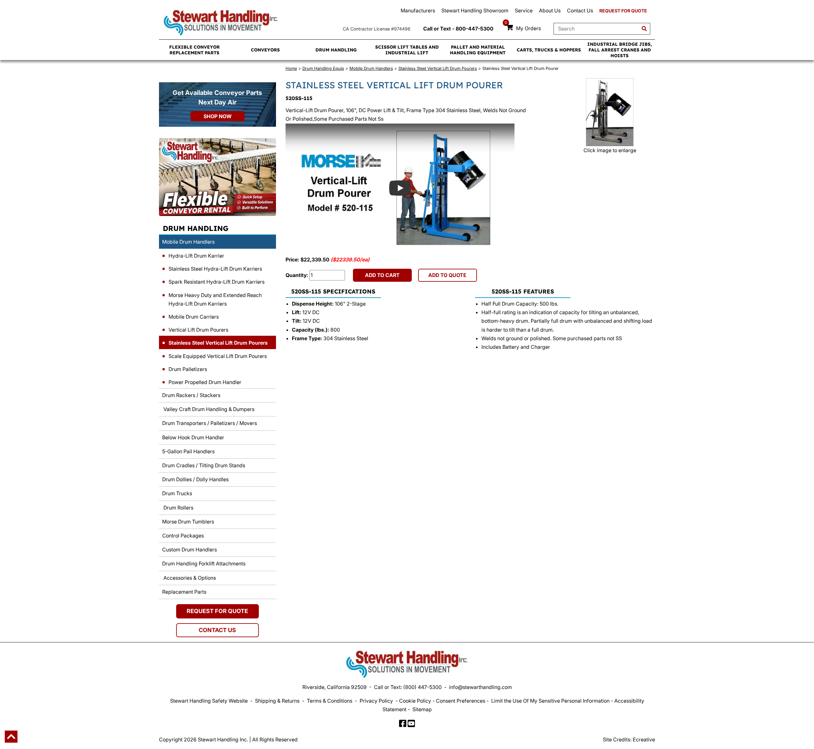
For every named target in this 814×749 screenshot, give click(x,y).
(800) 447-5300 (422, 687)
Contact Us (580, 10)
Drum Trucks (177, 493)
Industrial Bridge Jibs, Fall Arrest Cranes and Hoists (619, 50)
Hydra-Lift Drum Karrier (196, 256)
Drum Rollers (177, 507)
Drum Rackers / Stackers (191, 395)
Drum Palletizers (188, 369)
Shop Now (217, 116)
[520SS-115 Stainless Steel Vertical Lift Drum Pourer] (609, 112)
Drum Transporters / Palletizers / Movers (209, 423)
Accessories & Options (189, 578)
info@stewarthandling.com (480, 687)
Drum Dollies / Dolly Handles (195, 479)
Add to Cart (382, 275)
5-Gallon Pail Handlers (188, 451)
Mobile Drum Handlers (188, 242)
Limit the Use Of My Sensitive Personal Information (550, 701)
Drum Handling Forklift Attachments (203, 563)
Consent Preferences (460, 701)
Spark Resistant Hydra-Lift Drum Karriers (217, 282)
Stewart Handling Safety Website (209, 701)
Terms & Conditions (329, 701)
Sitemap (422, 709)
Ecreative (644, 739)
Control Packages (183, 535)
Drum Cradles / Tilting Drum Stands (203, 465)
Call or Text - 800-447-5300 (458, 28)
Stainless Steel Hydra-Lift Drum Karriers (215, 269)
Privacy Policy (376, 701)
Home (291, 68)
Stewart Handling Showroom (474, 10)
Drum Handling (336, 50)
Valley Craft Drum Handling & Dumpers (208, 409)
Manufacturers (418, 10)
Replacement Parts (184, 592)
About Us (550, 10)
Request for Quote (623, 10)
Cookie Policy (415, 701)
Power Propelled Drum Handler (205, 382)
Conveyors (265, 50)
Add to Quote (447, 275)
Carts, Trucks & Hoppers (549, 50)
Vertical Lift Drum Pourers (198, 330)
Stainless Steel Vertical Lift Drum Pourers (218, 343)
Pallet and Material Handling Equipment (478, 50)
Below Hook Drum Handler (193, 437)
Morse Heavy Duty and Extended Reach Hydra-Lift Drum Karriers (215, 299)
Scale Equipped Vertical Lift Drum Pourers (218, 356)
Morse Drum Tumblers (188, 521)
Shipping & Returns (277, 701)
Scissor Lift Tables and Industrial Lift (407, 50)
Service (524, 10)
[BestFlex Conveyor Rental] (217, 177)
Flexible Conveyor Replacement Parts (194, 50)
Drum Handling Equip (323, 68)
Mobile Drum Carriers (194, 317)
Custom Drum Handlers (189, 549)
